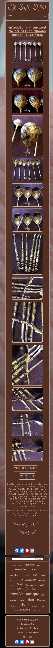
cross (16, 610)
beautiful (22, 589)
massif (20, 580)
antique (32, 594)
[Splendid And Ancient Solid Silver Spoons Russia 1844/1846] (27, 51)
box (20, 584)
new (43, 594)
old (35, 574)
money (30, 579)
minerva (25, 609)
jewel (42, 606)
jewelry (12, 581)
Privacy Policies (27, 628)
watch (41, 585)
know (35, 589)
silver (24, 604)
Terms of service (27, 632)
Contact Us (27, 624)
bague (43, 575)
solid (41, 599)
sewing (41, 580)
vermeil (26, 575)
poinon (13, 600)
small (22, 600)
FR (30, 637)
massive (16, 593)
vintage (39, 565)
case (20, 565)
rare (34, 610)
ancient (34, 569)
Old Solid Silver (27, 620)
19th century (30, 585)
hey (40, 610)
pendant (29, 564)
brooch (35, 606)
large (13, 606)
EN (24, 637)
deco (14, 565)
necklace (15, 574)
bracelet (20, 569)
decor (12, 585)
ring (31, 599)
